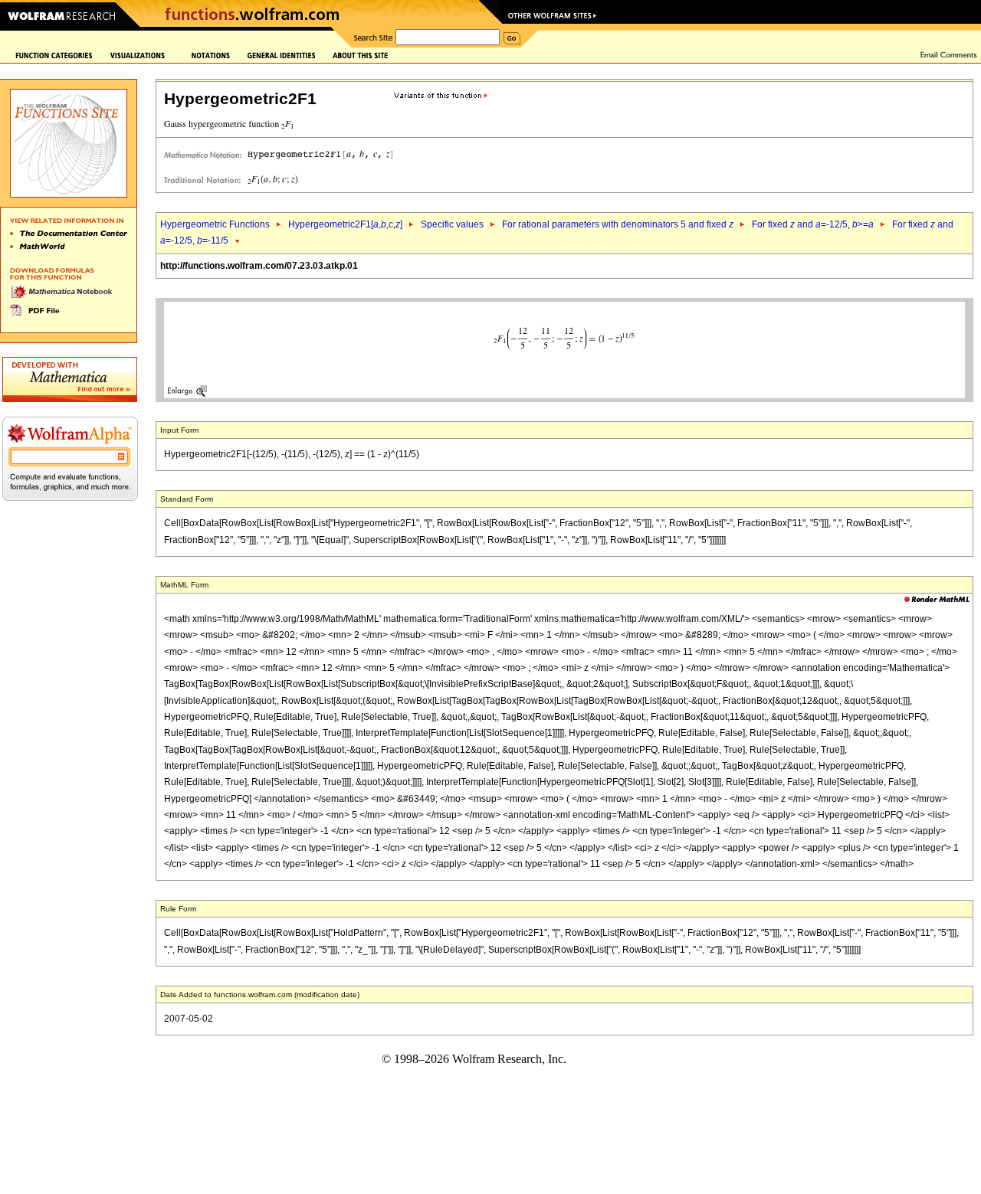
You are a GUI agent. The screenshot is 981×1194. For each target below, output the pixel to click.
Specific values (452, 224)
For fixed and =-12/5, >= (813, 224)
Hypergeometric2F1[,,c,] (345, 224)
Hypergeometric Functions (215, 224)
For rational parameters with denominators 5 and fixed (617, 224)
